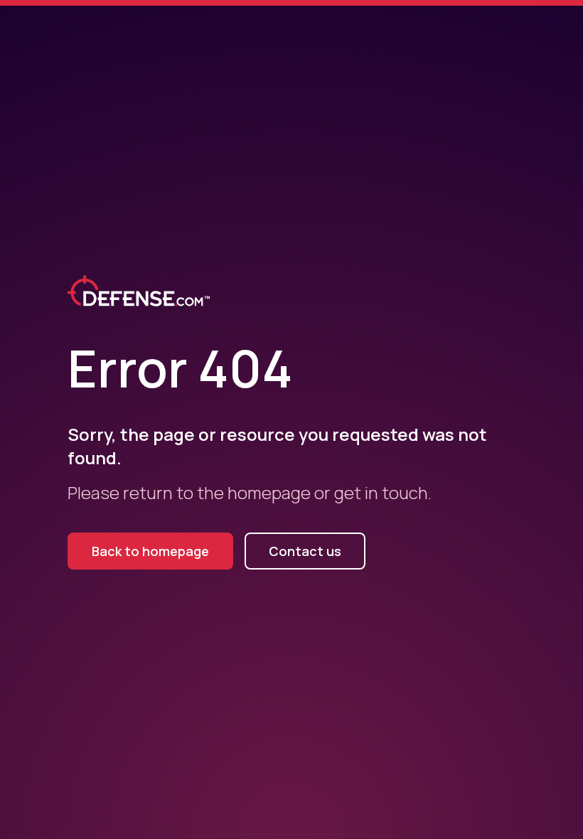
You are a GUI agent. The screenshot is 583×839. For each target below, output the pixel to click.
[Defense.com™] (139, 296)
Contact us (305, 551)
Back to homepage (150, 551)
